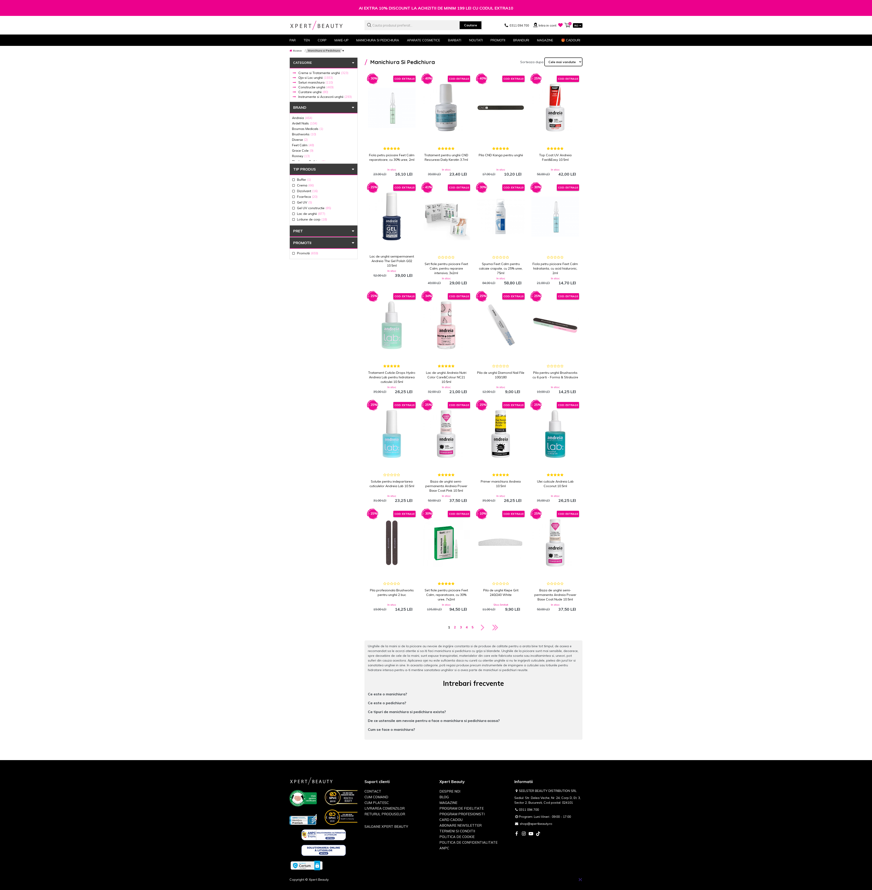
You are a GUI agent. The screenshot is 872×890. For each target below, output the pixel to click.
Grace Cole (302, 150)
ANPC (444, 848)
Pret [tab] (298, 231)
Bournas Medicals (307, 128)
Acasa (297, 50)
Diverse (300, 139)
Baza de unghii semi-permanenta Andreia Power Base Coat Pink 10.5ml (446, 486)
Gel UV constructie (314, 208)
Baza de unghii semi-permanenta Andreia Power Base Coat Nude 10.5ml (555, 594)
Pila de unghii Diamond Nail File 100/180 (500, 375)
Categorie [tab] (302, 63)
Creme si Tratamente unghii (323, 73)
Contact (372, 791)
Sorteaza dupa (531, 62)
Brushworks (304, 134)
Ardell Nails (304, 123)
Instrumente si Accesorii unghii (325, 97)
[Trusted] (303, 799)
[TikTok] (538, 834)
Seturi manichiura (315, 82)
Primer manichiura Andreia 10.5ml (501, 483)
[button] (473, 694)
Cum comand (376, 797)
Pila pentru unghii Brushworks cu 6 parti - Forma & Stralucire (555, 375)
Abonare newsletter (460, 825)
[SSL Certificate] (306, 865)
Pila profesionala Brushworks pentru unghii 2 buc (392, 592)
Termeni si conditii (457, 831)
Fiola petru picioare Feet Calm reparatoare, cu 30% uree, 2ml (391, 157)
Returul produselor (384, 814)
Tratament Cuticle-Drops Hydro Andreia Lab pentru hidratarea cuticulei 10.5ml (391, 377)
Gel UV (304, 202)
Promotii (497, 40)
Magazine (545, 40)
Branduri (521, 40)
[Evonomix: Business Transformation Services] (580, 880)
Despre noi (449, 791)
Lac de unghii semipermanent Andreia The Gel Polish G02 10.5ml (392, 261)
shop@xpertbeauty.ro (536, 824)
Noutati (476, 40)
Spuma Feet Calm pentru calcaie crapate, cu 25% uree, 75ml (501, 268)
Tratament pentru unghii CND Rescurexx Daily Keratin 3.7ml (446, 157)
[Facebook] (516, 834)
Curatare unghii (313, 92)
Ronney (301, 156)
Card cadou (451, 820)
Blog (444, 797)
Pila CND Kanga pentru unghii (501, 155)
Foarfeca (307, 196)
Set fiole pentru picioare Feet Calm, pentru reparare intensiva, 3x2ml (446, 268)
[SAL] (323, 836)
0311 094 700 (529, 810)
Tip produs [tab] (304, 169)
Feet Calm (303, 145)
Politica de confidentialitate (468, 842)
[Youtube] (531, 834)
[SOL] (323, 851)
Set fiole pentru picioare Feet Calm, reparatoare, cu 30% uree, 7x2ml (446, 594)
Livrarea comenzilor (384, 808)
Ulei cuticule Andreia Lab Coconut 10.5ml (555, 483)
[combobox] (423, 25)
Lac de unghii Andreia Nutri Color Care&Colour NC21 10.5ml (446, 377)
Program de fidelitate (461, 808)
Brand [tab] (299, 107)
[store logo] (324, 25)
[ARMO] (303, 819)
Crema (305, 185)
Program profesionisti (462, 814)
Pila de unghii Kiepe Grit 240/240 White (500, 592)
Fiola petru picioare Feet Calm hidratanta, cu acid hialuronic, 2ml (555, 268)
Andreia (302, 118)
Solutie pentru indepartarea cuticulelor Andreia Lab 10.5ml (391, 483)
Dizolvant (307, 191)
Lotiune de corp (312, 219)
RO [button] (576, 25)
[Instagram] (523, 834)
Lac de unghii (311, 213)
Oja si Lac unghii (315, 78)
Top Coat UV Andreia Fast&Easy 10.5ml (555, 157)
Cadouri (570, 40)
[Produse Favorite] (560, 25)
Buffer (304, 179)
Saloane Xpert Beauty (386, 826)
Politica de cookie (457, 837)
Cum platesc (376, 803)
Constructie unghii (316, 87)
